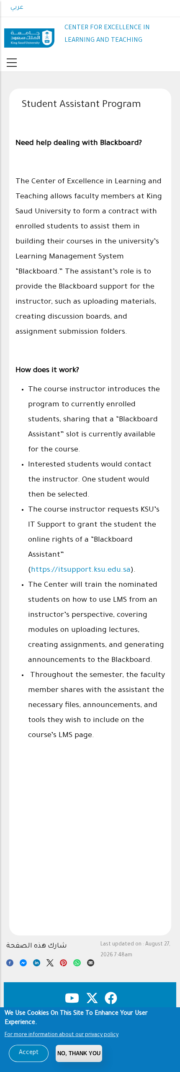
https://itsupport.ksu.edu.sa (81, 570)
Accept (29, 1053)
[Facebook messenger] (23, 964)
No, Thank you (78, 1053)
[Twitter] (50, 964)
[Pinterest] (63, 964)
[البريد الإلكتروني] (90, 964)
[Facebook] (9, 964)
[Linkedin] (36, 964)
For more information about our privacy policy (61, 1035)
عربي (16, 8)
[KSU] (29, 35)
